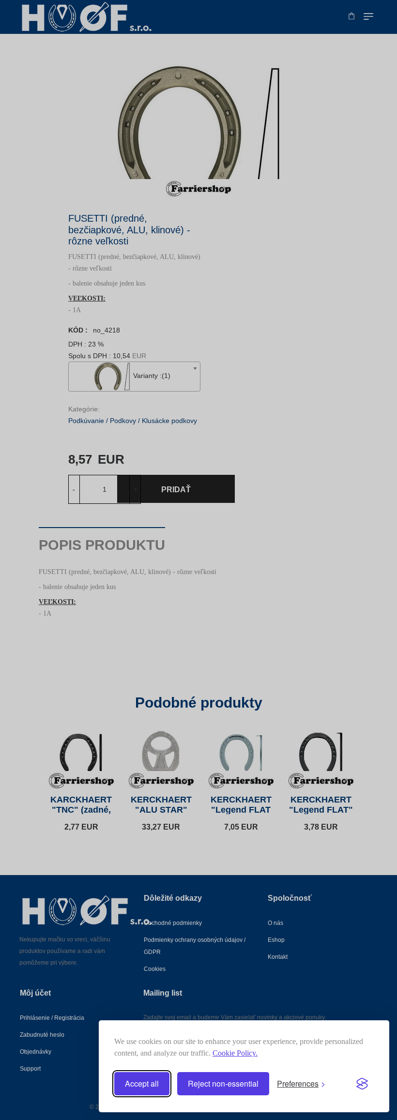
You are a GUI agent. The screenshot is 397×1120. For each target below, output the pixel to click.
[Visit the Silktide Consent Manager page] (362, 1083)
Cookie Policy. (235, 1053)
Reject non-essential (223, 1083)
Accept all (142, 1083)
